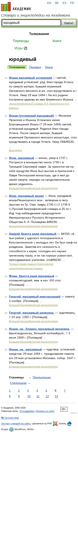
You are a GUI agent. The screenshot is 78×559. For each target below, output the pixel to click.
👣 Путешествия (10, 417)
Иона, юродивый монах (26, 195)
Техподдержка (26, 411)
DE (57, 3)
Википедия (15, 150)
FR (72, 3)
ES (64, 3)
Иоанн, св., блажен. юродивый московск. (39, 328)
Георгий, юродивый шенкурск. (31, 312)
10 (29, 396)
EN (49, 3)
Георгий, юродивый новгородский (35, 296)
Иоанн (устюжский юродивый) (31, 115)
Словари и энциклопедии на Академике (35, 15)
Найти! (68, 23)
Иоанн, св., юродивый (25, 349)
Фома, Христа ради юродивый (31, 276)
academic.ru (16, 6)
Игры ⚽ (21, 48)
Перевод (35, 67)
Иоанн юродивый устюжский (30, 77)
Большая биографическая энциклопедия (33, 188)
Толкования (39, 34)
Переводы (21, 41)
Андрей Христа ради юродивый (32, 233)
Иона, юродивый (21, 158)
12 (47, 396)
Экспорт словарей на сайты (16, 423)
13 (56, 396)
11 (38, 396)
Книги (57, 41)
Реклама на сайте (45, 411)
